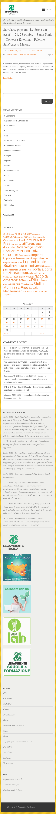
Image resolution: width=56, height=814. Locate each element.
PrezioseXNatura (15, 273)
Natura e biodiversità (29, 266)
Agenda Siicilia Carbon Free (16, 121)
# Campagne (9, 116)
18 (14, 323)
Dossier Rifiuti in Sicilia (13, 725)
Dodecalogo (24, 247)
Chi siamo (7, 698)
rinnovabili (8, 284)
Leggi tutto (8, 78)
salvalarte (28, 284)
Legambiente (39, 258)
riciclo (27, 280)
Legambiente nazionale (13, 779)
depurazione (17, 244)
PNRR (29, 270)
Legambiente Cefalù (12, 262)
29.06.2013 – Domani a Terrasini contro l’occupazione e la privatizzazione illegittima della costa (25, 379)
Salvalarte (7, 752)
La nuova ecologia (11, 784)
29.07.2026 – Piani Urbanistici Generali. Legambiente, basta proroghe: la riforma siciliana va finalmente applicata (26, 444)
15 (42, 319)
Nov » (42, 334)
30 (49, 326)
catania (19, 237)
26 (21, 326)
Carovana (9, 236)
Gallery (6, 730)
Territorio (8, 200)
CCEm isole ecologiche (35, 237)
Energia (7, 155)
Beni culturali (11, 54)
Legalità (7, 161)
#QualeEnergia (8, 234)
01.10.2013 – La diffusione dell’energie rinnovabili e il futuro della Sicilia (27, 354)
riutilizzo (18, 284)
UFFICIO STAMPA (35, 51)
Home (5, 736)
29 (42, 326)
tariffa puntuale (40, 291)
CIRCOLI (7, 703)
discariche (9, 247)
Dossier (38, 247)
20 (28, 323)
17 (7, 323)
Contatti (6, 709)
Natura (7, 165)
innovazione (25, 259)
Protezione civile (11, 170)
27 (28, 326)
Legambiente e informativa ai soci (17, 741)
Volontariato (9, 205)
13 (28, 319)
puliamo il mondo (36, 273)
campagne (36, 234)
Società (7, 195)
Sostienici (7, 757)
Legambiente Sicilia (24, 263)
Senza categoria (11, 190)
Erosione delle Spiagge (13, 790)
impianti (37, 255)
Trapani (6, 294)
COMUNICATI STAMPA (27, 54)
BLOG (7, 131)
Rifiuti (6, 175)
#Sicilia (18, 233)
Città (6, 136)
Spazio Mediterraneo (21, 289)
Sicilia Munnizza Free (23, 285)
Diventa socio (9, 714)
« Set (6, 334)
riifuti (44, 281)
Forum (28, 255)
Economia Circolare (12, 146)
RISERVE (7, 747)
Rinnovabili (9, 180)
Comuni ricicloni (13, 240)
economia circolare (12, 150)
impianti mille (11, 258)
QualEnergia (7, 277)
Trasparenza (8, 763)
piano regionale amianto (14, 270)
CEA (5, 693)
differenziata (32, 243)
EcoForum (11, 251)
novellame (48, 266)
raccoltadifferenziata (23, 276)
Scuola (7, 185)
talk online (27, 291)
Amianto (27, 233)
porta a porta (42, 269)
